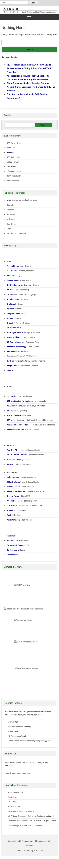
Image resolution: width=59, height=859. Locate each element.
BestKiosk (12, 797)
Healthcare (11, 224)
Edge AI (10, 229)
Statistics (11, 205)
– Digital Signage (23, 332)
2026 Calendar (13, 181)
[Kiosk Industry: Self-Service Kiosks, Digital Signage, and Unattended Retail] (30, 13)
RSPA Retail (12, 176)
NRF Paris (11, 143)
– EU (18, 545)
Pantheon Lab (14, 806)
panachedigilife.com (17, 825)
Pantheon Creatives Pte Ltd (20, 821)
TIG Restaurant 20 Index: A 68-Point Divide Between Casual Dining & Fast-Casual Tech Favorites (29, 68)
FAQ (8, 233)
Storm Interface (15, 811)
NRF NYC (10, 157)
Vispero (11, 731)
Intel (9, 722)
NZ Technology (14, 736)
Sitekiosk (12, 802)
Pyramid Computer (15, 727)
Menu (29, 17)
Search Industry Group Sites (17, 773)
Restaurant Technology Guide (24, 200)
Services (10, 210)
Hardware (11, 214)
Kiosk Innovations (15, 792)
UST (10, 816)
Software (11, 219)
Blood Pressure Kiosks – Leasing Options (28, 83)
